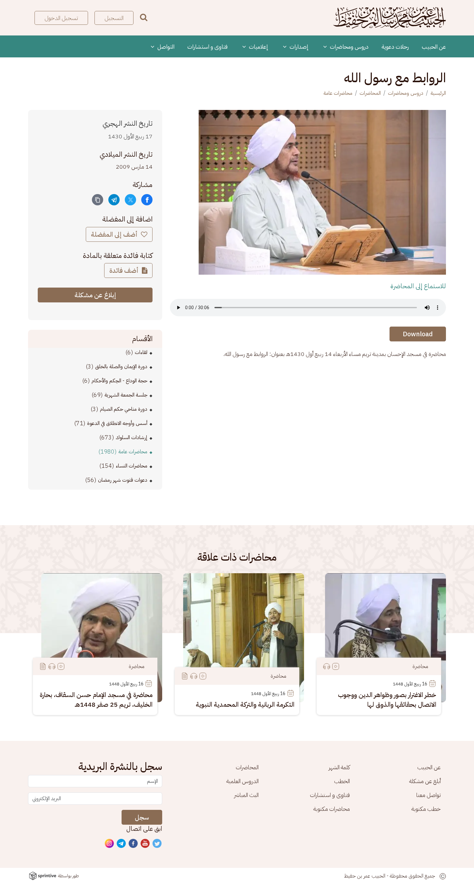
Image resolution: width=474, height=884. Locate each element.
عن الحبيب (434, 46)
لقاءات (141, 352)
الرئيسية (438, 93)
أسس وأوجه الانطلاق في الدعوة (117, 423)
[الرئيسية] (389, 17)
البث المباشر (246, 795)
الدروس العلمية (242, 781)
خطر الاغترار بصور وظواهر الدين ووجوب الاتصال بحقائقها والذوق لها (387, 699)
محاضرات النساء (131, 466)
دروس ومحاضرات (349, 46)
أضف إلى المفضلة (115, 234)
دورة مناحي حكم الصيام (123, 409)
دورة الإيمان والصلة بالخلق (121, 366)
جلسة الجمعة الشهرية (125, 395)
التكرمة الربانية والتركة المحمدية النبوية (245, 704)
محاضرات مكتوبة (331, 808)
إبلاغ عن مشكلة (95, 295)
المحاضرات (370, 93)
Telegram (121, 844)
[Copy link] (97, 199)
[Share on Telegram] (114, 199)
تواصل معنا (428, 795)
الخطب (342, 781)
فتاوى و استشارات (207, 46)
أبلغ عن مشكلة (425, 781)
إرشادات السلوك (131, 437)
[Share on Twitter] (130, 199)
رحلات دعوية (395, 46)
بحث (143, 17)
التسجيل (113, 18)
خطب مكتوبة (426, 808)
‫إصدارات (298, 46)
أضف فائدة (124, 270)
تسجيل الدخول (61, 18)
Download (418, 334)
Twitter (157, 844)
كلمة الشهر (339, 767)
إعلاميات (258, 46)
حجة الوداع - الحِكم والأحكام (119, 381)
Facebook (133, 844)
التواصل (165, 46)
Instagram (109, 844)
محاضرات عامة (337, 93)
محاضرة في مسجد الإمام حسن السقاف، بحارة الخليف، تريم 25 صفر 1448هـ (96, 699)
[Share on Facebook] (147, 199)
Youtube (145, 844)
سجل (142, 817)
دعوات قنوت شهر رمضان (122, 480)
